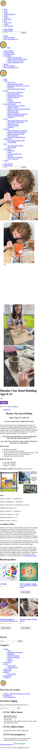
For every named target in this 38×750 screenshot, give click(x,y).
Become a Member (9, 37)
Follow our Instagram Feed (15, 62)
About (5, 11)
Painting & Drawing (13, 97)
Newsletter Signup (9, 54)
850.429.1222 (8, 695)
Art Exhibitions (11, 142)
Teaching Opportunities (14, 102)
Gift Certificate (11, 147)
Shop (5, 21)
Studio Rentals (8, 675)
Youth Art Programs (9, 14)
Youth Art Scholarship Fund (15, 115)
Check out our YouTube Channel (17, 59)
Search (24, 32)
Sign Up (4, 402)
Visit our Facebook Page (14, 57)
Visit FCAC (10, 87)
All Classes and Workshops (15, 92)
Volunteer (10, 155)
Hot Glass (10, 100)
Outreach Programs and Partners (16, 132)
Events (6, 16)
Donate (6, 36)
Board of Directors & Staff (15, 84)
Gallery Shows (11, 665)
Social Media (7, 56)
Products (6, 672)
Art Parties (10, 117)
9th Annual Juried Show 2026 (16, 140)
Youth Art (15, 406)
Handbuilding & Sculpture (15, 652)
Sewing (9, 99)
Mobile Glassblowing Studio (15, 134)
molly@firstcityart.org (30, 555)
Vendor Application (13, 125)
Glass (9, 650)
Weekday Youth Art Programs (16, 105)
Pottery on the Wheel (13, 94)
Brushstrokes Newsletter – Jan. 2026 (18, 85)
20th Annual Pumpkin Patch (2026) (17, 120)
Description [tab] (7, 409)
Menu (8, 47)
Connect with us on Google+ (15, 61)
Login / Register (8, 26)
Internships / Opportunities (15, 157)
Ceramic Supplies (9, 52)
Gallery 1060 (7, 19)
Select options (25, 592)
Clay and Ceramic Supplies (15, 145)
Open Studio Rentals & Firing (16, 89)
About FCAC (11, 82)
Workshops (7, 677)
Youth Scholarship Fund (14, 154)
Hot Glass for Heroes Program (16, 137)
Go (19, 708)
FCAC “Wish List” (13, 159)
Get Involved (7, 22)
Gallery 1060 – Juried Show (15, 122)
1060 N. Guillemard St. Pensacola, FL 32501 (17, 693)
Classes (6, 12)
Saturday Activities (12, 107)
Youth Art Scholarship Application (17, 114)
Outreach (6, 17)
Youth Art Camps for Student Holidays (18, 109)
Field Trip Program (12, 112)
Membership (11, 150)
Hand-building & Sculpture (15, 95)
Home (5, 9)
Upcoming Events (12, 124)
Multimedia (10, 654)
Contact (6, 24)
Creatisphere (7, 662)
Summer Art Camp (12, 110)
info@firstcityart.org (9, 697)
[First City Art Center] (3, 6)
